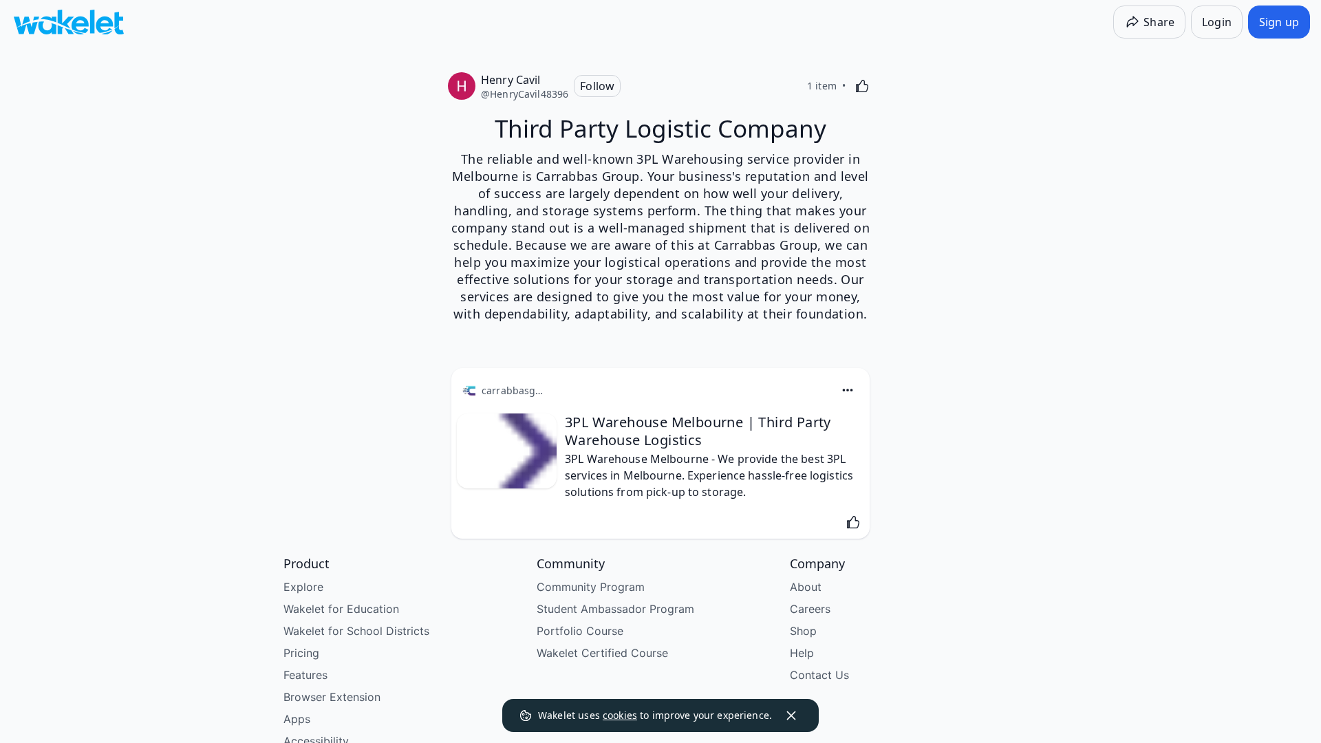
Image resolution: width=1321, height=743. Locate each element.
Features (305, 675)
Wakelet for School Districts (356, 631)
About (805, 587)
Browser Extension (331, 697)
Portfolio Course (580, 631)
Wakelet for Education (341, 609)
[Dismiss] (791, 715)
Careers (810, 609)
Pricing (301, 653)
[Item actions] (848, 390)
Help (802, 653)
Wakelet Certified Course (602, 653)
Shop (803, 631)
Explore (303, 587)
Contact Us (819, 675)
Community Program (591, 587)
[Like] (862, 86)
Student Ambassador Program (615, 609)
